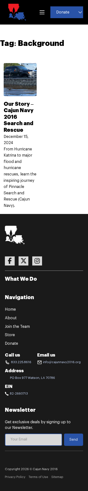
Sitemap (57, 476)
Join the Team (17, 327)
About (11, 318)
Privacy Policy (15, 476)
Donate (62, 12)
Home (10, 309)
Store (10, 335)
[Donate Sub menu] (80, 12)
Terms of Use (38, 476)
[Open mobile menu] (42, 12)
